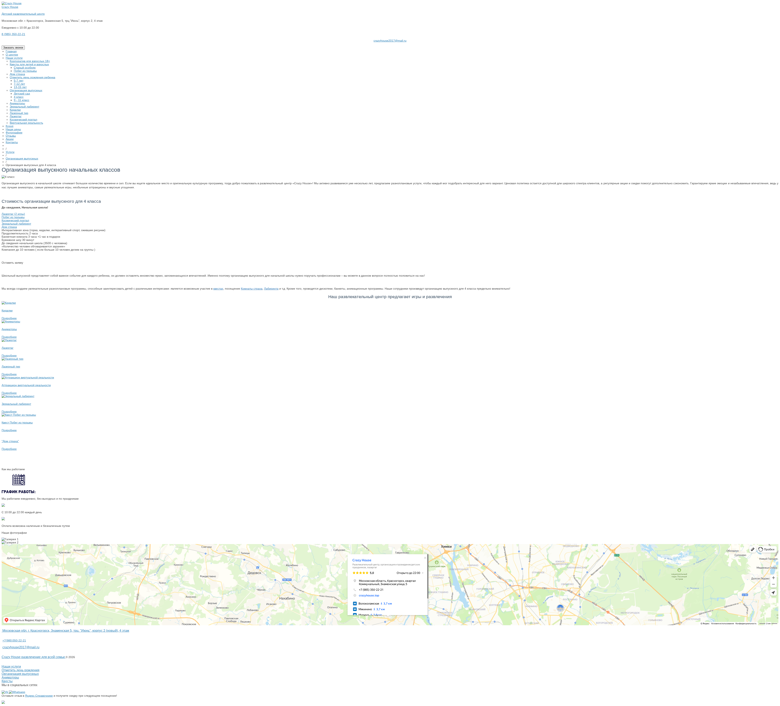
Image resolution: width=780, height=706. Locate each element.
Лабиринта (271, 288)
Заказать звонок (13, 47)
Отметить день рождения (20, 670)
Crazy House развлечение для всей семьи (34, 657)
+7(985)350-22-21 (14, 640)
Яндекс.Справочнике (39, 695)
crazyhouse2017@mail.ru (390, 40)
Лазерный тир (11, 366)
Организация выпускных (20, 674)
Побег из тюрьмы (13, 217)
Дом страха (9, 227)
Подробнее (9, 318)
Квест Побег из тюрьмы (17, 422)
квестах (218, 288)
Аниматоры (9, 329)
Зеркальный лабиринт (16, 223)
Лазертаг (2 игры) (13, 214)
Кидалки (7, 310)
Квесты (7, 681)
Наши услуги (11, 666)
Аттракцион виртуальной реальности (26, 385)
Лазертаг (7, 347)
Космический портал (15, 220)
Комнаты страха (251, 288)
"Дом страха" (10, 441)
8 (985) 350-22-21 (13, 34)
